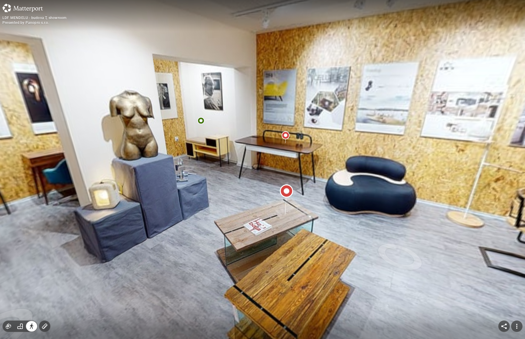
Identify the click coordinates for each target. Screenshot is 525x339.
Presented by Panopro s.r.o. (25, 23)
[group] (20, 326)
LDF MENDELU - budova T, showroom (34, 18)
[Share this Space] (504, 326)
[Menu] (517, 326)
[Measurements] (44, 326)
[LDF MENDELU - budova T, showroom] (262, 169)
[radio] (8, 326)
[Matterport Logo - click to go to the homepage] (22, 7)
